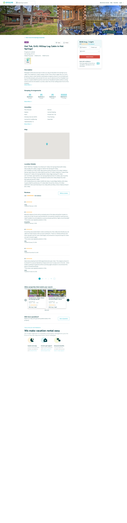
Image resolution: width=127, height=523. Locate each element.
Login (120, 2)
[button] (89, 51)
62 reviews (91, 44)
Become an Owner (104, 2)
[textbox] (25, 2)
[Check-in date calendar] (80, 47)
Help (111, 2)
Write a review (64, 193)
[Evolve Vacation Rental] (8, 3)
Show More (27, 84)
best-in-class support (59, 350)
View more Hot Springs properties (35, 37)
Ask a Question (64, 318)
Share (66, 42)
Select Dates (89, 56)
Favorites (116, 2)
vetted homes (33, 350)
